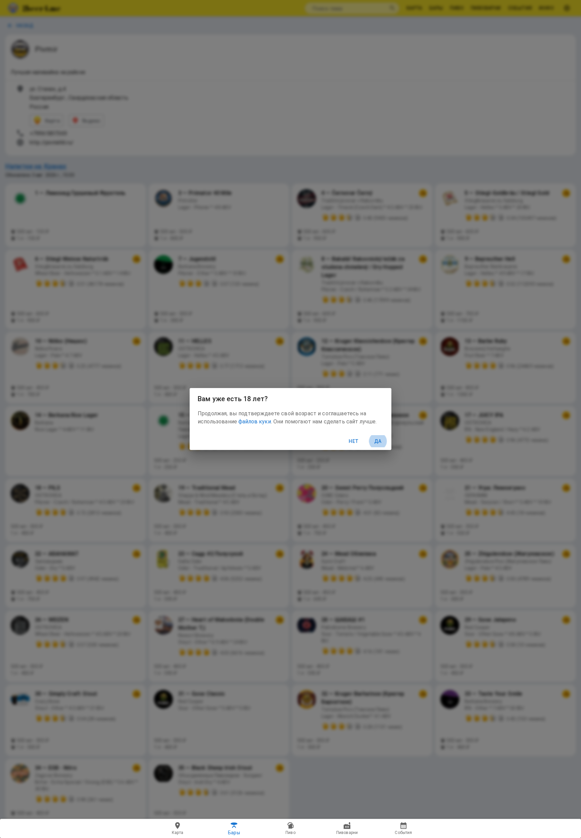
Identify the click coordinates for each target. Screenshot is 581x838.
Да (378, 441)
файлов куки (254, 421)
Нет (353, 441)
